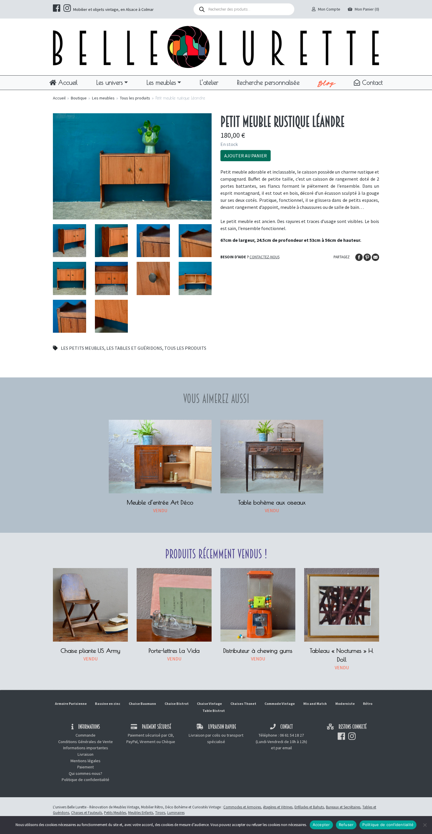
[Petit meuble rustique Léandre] (132, 166)
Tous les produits (135, 98)
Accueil (67, 82)
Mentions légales (86, 760)
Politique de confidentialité (85, 779)
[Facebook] (359, 256)
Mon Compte (329, 9)
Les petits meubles (82, 348)
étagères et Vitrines (277, 807)
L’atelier (209, 82)
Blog (326, 82)
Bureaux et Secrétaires (343, 807)
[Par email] (375, 256)
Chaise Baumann (142, 703)
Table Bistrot (213, 710)
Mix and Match (315, 703)
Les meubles (161, 82)
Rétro (367, 703)
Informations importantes (85, 747)
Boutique (79, 98)
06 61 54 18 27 (292, 735)
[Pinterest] (368, 256)
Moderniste (345, 703)
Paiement (85, 767)
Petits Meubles (115, 812)
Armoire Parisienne (71, 703)
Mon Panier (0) (367, 9)
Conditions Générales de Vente (85, 741)
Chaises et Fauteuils (86, 812)
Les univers (109, 82)
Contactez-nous (264, 256)
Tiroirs (160, 812)
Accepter (321, 824)
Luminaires (176, 812)
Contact (371, 82)
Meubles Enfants (140, 812)
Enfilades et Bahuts (309, 807)
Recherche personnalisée (268, 82)
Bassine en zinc (107, 703)
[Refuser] (425, 825)
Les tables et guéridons (134, 348)
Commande (86, 735)
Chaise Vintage (209, 703)
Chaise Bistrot (177, 703)
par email (284, 747)
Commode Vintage (279, 703)
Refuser (346, 824)
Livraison (85, 754)
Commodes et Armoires (242, 807)
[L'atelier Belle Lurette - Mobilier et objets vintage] (216, 46)
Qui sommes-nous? (85, 773)
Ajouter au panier (245, 156)
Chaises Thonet (243, 703)
